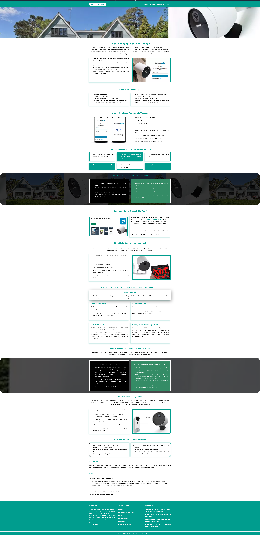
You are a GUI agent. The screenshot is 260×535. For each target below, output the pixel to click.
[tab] (130, 483)
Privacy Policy (123, 518)
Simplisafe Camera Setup (157, 4)
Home (146, 4)
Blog (168, 4)
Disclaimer (122, 521)
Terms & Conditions (125, 524)
